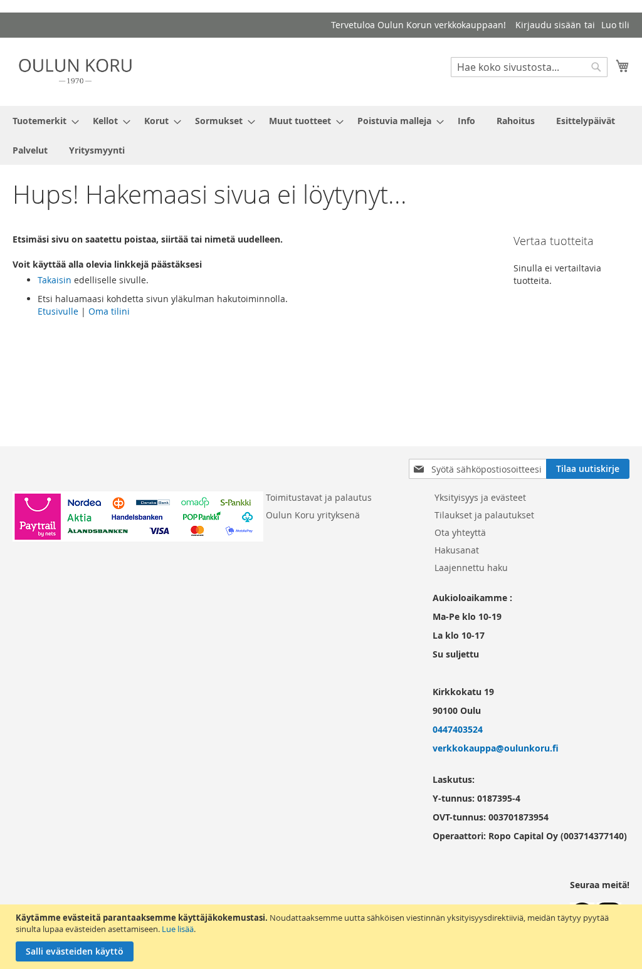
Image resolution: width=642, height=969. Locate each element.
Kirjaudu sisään (548, 25)
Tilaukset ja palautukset (484, 515)
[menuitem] (42, 120)
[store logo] (75, 71)
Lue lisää (178, 929)
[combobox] (529, 67)
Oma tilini (109, 311)
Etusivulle (58, 311)
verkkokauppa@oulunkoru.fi (496, 748)
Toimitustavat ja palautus (319, 497)
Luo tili (615, 25)
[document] (322, 936)
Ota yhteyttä (460, 532)
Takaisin (54, 280)
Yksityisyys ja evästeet (480, 497)
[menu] (321, 135)
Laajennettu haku (471, 568)
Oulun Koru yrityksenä (313, 515)
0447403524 (458, 729)
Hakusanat (456, 550)
